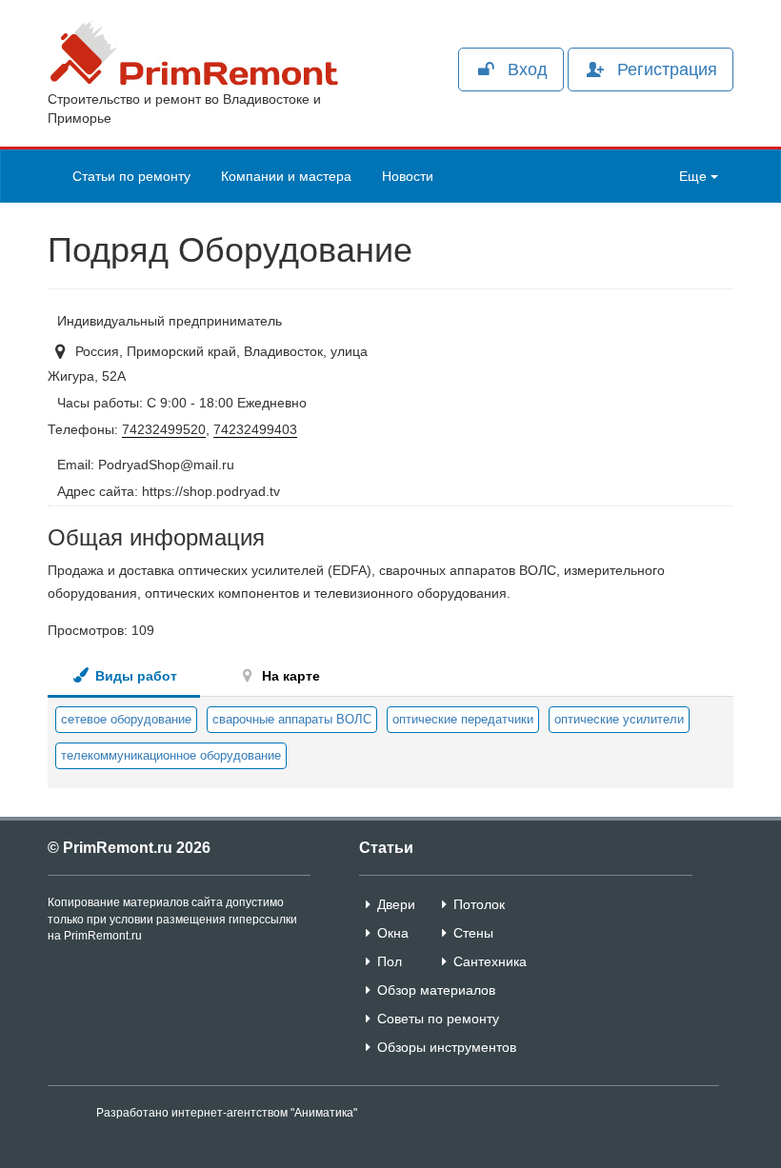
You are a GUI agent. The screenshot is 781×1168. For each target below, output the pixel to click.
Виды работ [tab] (134, 675)
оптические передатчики (462, 719)
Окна (393, 932)
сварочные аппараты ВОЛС (291, 719)
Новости (407, 176)
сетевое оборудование (126, 719)
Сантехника (490, 961)
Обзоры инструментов (446, 1047)
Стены (473, 932)
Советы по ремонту (438, 1018)
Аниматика (323, 1112)
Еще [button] (695, 176)
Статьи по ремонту (131, 176)
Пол (389, 961)
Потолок (479, 904)
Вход (528, 69)
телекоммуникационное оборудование (171, 755)
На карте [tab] (289, 675)
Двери (396, 904)
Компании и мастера (286, 176)
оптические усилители (619, 719)
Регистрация (667, 69)
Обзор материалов (436, 990)
